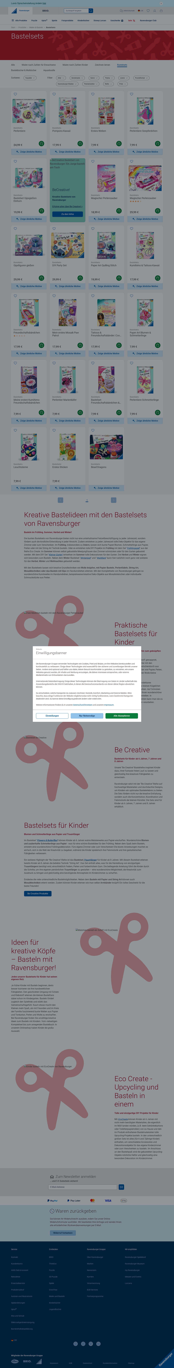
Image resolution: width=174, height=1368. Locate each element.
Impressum (109, 705)
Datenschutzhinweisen (82, 705)
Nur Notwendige (87, 715)
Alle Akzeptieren (122, 715)
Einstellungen (52, 715)
